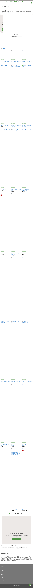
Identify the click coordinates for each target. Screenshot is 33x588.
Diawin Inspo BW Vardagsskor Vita (27, 381)
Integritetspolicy (3, 572)
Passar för (30, 40)
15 (21, 513)
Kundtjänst (2, 580)
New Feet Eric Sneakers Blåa (15, 381)
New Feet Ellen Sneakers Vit (5, 125)
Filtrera (3, 48)
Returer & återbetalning (4, 578)
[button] (1, 3)
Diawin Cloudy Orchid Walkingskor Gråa (16, 61)
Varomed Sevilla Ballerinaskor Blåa (5, 445)
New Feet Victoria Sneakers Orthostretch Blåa (5, 61)
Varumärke (2, 44)
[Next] (23, 513)
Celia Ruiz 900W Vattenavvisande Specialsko (16, 126)
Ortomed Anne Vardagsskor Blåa (27, 61)
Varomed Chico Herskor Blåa (5, 189)
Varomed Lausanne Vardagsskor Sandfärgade (16, 254)
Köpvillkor (2, 570)
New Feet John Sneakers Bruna (5, 381)
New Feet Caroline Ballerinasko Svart (26, 445)
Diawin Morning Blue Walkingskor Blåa (16, 190)
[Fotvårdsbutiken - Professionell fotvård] (16, 3)
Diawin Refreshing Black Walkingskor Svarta (25, 190)
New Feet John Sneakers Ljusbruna (15, 445)
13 (18, 513)
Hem (15, 34)
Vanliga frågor (3, 577)
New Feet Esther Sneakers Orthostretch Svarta (15, 509)
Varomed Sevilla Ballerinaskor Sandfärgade (26, 126)
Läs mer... (9, 12)
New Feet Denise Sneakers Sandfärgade (26, 509)
